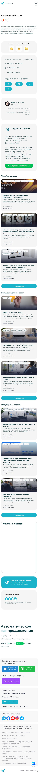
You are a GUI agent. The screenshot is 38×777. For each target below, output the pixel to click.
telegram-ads (20, 363)
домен (20, 330)
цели (34, 409)
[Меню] (36, 4)
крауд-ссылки (7, 480)
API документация (10, 702)
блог (15, 215)
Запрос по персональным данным (16, 732)
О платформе (14, 706)
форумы (26, 480)
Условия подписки (9, 739)
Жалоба (12, 690)
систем (26, 444)
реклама (11, 363)
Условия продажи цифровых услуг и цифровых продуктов (17, 743)
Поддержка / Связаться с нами (13, 693)
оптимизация (22, 215)
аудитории (6, 444)
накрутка (20, 444)
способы (31, 215)
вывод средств (22, 251)
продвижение (7, 215)
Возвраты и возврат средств (13, 735)
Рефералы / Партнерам (11, 697)
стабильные (15, 181)
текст (31, 181)
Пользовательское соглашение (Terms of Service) (18, 753)
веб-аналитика (19, 409)
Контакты (23, 706)
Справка (5, 690)
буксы (15, 251)
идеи (4, 297)
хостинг (13, 330)
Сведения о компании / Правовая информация (16, 748)
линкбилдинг (18, 480)
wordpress (6, 330)
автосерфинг (7, 251)
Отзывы (4, 706)
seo (25, 330)
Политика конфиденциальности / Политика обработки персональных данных (16, 758)
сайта (13, 444)
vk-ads (28, 363)
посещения (6, 181)
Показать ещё (19, 286)
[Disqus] (19, 549)
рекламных (24, 181)
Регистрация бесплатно (18, 166)
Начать (19, 643)
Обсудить (29, 59)
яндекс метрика (8, 409)
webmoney (6, 253)
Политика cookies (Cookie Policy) (15, 763)
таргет (5, 363)
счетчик (28, 409)
